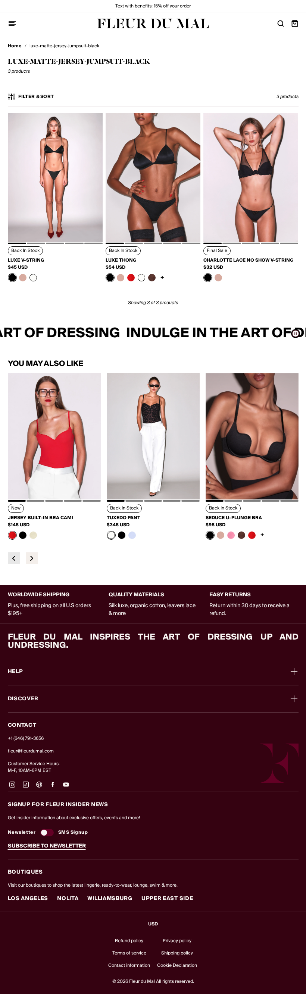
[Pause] (295, 333)
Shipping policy (177, 953)
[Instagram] (12, 787)
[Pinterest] (39, 787)
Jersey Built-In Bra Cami (40, 518)
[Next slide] (32, 558)
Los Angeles (28, 898)
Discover (23, 698)
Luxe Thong (121, 260)
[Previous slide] (14, 558)
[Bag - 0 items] (295, 23)
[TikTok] (25, 787)
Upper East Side (167, 898)
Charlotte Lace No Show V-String (248, 260)
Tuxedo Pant (123, 518)
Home (15, 46)
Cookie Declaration (177, 965)
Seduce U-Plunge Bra (234, 518)
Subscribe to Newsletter (47, 846)
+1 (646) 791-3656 (26, 738)
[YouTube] (66, 787)
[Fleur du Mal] (153, 24)
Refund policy (129, 941)
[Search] (280, 23)
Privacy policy (177, 941)
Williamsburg (109, 898)
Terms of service (129, 953)
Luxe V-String (26, 260)
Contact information (129, 965)
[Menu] (12, 23)
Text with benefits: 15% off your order (153, 6)
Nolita (67, 898)
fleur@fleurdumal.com (31, 751)
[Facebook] (52, 787)
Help (15, 671)
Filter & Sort (36, 97)
